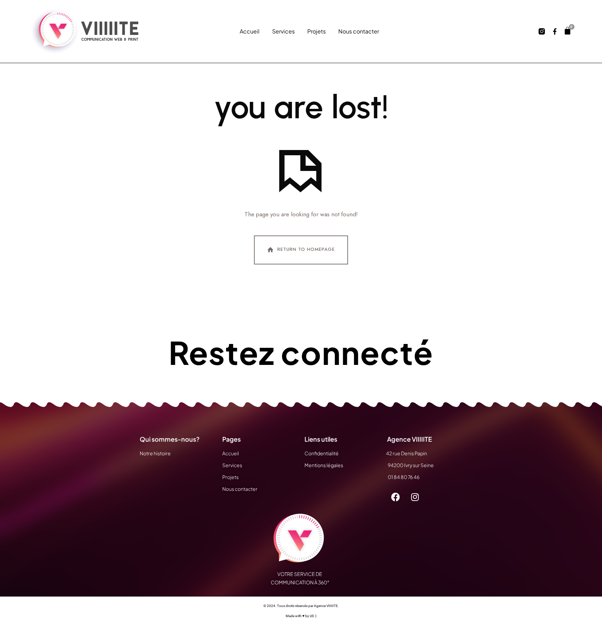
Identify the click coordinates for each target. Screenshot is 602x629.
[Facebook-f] (555, 31)
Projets (316, 31)
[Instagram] (415, 497)
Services (283, 31)
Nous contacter (358, 31)
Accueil (250, 31)
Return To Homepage (306, 249)
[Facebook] (395, 497)
